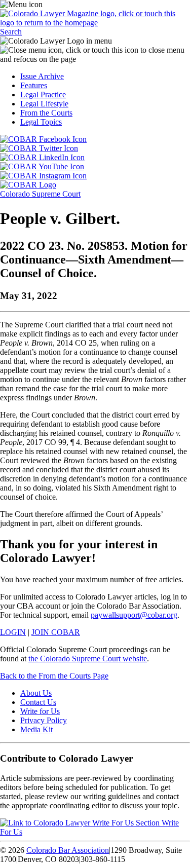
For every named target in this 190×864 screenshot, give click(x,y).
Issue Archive (42, 76)
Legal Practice (43, 94)
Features (33, 85)
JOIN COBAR (55, 632)
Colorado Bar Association (67, 850)
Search (11, 31)
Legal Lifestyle (44, 103)
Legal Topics (41, 122)
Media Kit (36, 729)
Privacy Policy (43, 720)
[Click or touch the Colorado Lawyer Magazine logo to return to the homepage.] (95, 22)
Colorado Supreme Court (40, 194)
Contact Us (38, 702)
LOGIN (13, 632)
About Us (36, 693)
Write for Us (40, 711)
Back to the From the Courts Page (54, 675)
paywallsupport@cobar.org (134, 615)
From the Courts (46, 112)
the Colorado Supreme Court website (87, 658)
